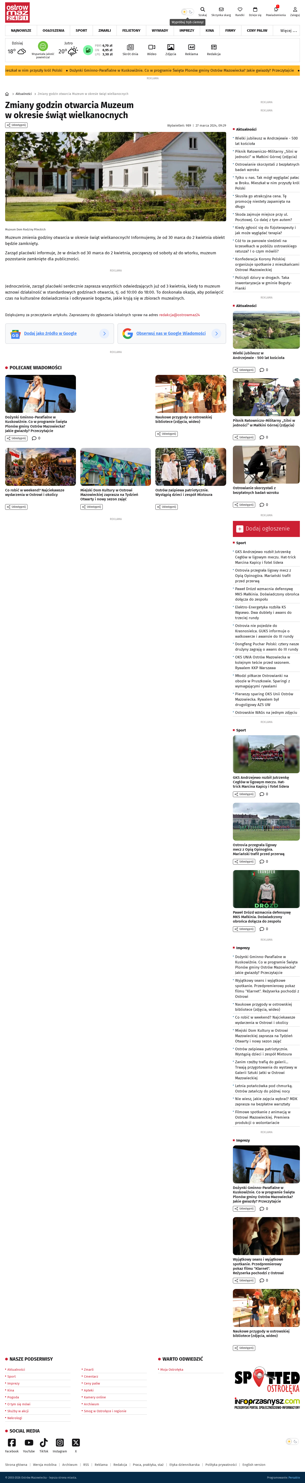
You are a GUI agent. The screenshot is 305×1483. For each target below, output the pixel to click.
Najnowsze (21, 30)
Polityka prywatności (221, 1465)
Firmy (230, 30)
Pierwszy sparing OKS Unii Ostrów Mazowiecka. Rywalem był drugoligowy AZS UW (264, 699)
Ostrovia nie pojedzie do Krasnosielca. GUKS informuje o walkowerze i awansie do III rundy (264, 631)
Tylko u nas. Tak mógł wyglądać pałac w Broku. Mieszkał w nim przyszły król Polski (267, 183)
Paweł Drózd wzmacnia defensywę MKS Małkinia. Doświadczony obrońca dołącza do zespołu (267, 594)
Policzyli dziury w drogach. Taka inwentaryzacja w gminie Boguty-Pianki (263, 283)
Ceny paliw (257, 30)
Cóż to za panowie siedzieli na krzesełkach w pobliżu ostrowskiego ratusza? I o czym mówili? (266, 246)
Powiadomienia (276, 12)
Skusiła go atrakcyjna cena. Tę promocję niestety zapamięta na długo (262, 201)
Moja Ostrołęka (171, 1370)
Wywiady (160, 30)
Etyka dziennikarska (184, 1465)
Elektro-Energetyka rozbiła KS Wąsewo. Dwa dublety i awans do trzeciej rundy (263, 612)
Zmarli (104, 30)
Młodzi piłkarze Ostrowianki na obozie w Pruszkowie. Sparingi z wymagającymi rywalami (262, 681)
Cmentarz (91, 1376)
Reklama (191, 54)
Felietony (131, 30)
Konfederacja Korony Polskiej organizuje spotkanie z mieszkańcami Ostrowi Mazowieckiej (267, 264)
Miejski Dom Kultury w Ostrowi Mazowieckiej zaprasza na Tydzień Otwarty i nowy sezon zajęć (263, 1036)
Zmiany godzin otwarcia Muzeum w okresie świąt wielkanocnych (83, 94)
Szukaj (202, 15)
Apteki (89, 1390)
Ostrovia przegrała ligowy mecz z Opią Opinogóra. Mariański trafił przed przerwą (263, 575)
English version (253, 1465)
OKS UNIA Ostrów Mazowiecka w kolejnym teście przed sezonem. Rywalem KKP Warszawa (262, 662)
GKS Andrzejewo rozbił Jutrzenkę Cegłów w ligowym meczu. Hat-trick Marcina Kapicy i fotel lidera (265, 557)
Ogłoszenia (53, 30)
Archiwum (91, 1404)
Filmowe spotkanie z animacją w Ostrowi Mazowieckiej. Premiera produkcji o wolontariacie (262, 1117)
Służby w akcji (18, 1411)
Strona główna (16, 1465)
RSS (86, 1465)
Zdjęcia (170, 54)
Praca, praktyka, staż (148, 1465)
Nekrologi (14, 1418)
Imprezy (187, 30)
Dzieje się (255, 15)
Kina (210, 30)
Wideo (152, 54)
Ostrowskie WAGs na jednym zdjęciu (266, 712)
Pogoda (13, 1397)
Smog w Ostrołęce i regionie (105, 1411)
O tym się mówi (18, 1404)
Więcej (288, 30)
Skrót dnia (130, 54)
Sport (81, 30)
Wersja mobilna (44, 1465)
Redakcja (214, 54)
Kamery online (95, 1397)
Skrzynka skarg (221, 15)
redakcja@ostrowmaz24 (179, 315)
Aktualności (24, 94)
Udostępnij (19, 125)
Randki (239, 15)
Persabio (294, 1477)
